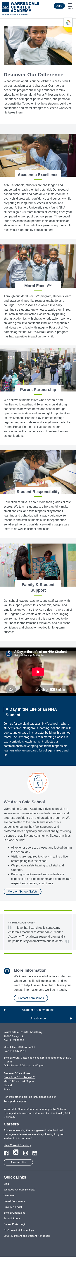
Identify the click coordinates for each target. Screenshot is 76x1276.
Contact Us (18, 1162)
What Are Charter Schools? (19, 1189)
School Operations (14, 1212)
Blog (6, 1183)
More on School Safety (22, 891)
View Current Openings (17, 1145)
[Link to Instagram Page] (26, 1154)
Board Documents (14, 1201)
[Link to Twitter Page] (16, 1154)
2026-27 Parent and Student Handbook (27, 1235)
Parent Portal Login (15, 1224)
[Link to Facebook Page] (6, 1154)
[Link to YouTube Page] (34, 1154)
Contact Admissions (31, 998)
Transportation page (15, 1101)
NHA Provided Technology (19, 1229)
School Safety (12, 1218)
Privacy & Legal (13, 1206)
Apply (59, 5)
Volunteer (9, 1195)
